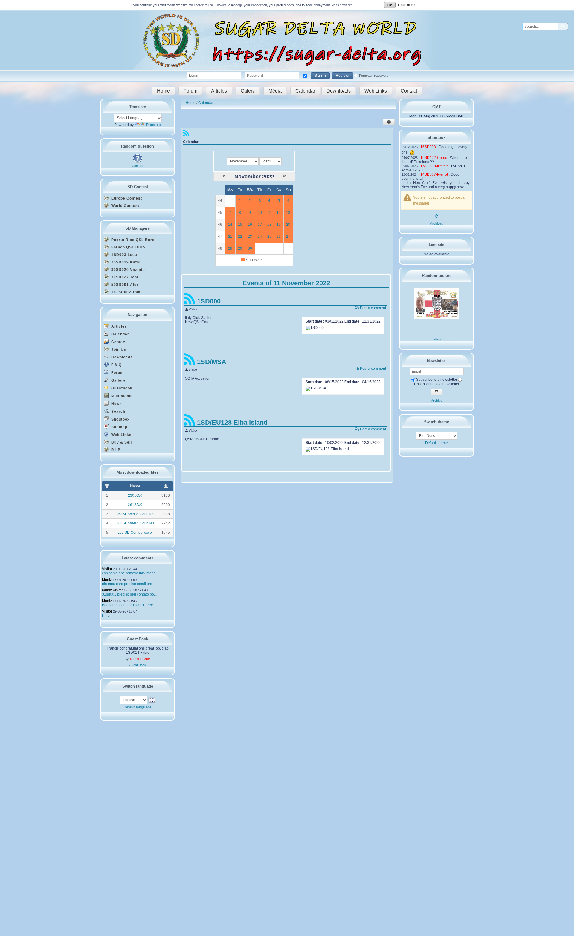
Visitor (107, 569)
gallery (436, 339)
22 (240, 236)
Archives (436, 223)
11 (269, 213)
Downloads (338, 90)
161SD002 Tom (125, 292)
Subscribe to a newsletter (436, 380)
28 (230, 248)
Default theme (436, 443)
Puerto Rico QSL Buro (132, 240)
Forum (190, 90)
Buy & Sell (121, 442)
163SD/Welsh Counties (135, 514)
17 (260, 225)
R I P (115, 450)
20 (288, 225)
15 (240, 225)
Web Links (375, 90)
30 (250, 248)
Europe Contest (126, 198)
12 (279, 213)
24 (260, 236)
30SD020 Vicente (127, 270)
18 (269, 225)
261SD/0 (135, 505)
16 (250, 225)
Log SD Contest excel (135, 532)
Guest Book (137, 665)
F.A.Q (116, 365)
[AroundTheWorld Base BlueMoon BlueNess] (436, 436)
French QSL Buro (127, 247)
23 (250, 236)
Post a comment (372, 308)
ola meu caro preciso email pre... (128, 584)
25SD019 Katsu (126, 262)
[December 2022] (284, 176)
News (116, 404)
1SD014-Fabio (139, 659)
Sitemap (118, 427)
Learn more (406, 5)
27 (288, 236)
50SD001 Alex (124, 285)
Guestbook (121, 388)
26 (279, 236)
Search (117, 411)
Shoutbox (120, 419)
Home (163, 90)
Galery (248, 90)
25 (269, 236)
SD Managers (137, 228)
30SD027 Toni (124, 277)
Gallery (118, 380)
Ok (389, 5)
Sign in (320, 75)
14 (230, 225)
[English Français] (134, 700)
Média (275, 90)
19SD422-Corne (433, 158)
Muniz (107, 580)
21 (230, 236)
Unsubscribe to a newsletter (436, 384)
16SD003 (428, 147)
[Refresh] (436, 216)
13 (288, 213)
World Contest (124, 206)
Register (342, 75)
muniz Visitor (112, 590)
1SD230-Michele (434, 166)
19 (279, 225)
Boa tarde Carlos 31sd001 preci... (129, 605)
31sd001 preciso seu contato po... (129, 594)
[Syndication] (186, 135)
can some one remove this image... (130, 573)
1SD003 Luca (123, 255)
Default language (137, 707)
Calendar (305, 90)
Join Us (118, 349)
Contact (409, 90)
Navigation (137, 314)
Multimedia (121, 396)
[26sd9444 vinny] (436, 318)
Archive (436, 400)
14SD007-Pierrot (434, 174)
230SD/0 (135, 495)
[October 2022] (224, 176)
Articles (219, 90)
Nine (106, 615)
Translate (153, 125)
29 (240, 248)
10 (260, 213)
